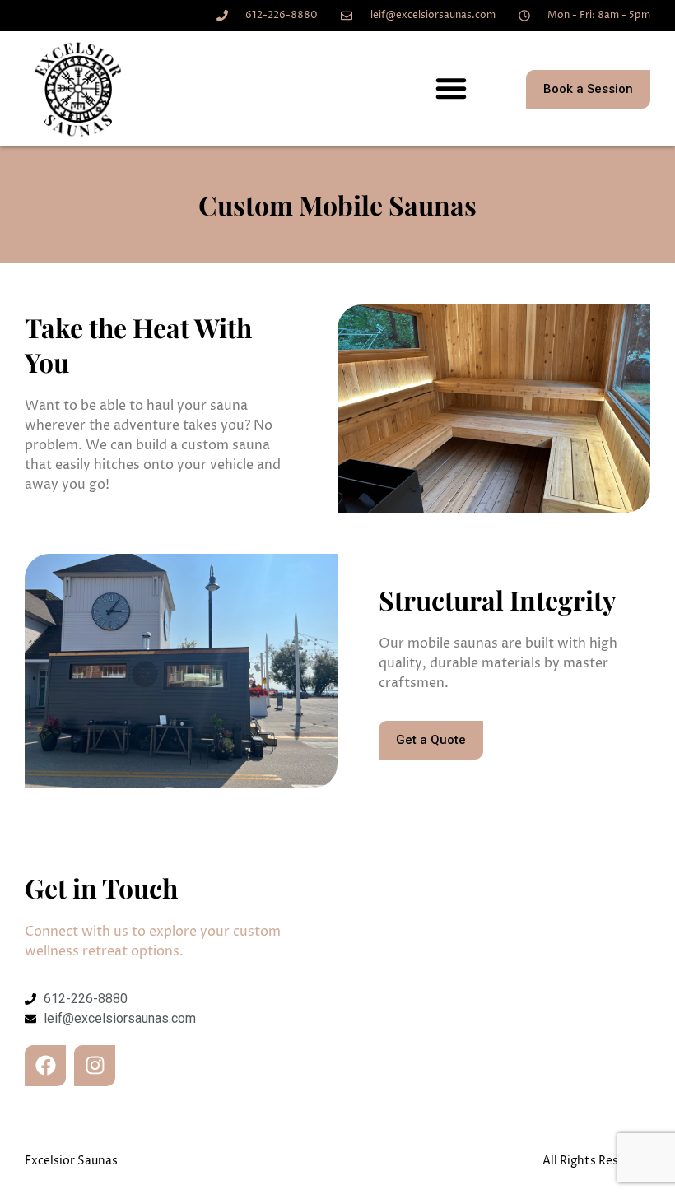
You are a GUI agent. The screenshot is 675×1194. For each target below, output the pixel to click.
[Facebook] (45, 1065)
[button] (451, 88)
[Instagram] (94, 1065)
